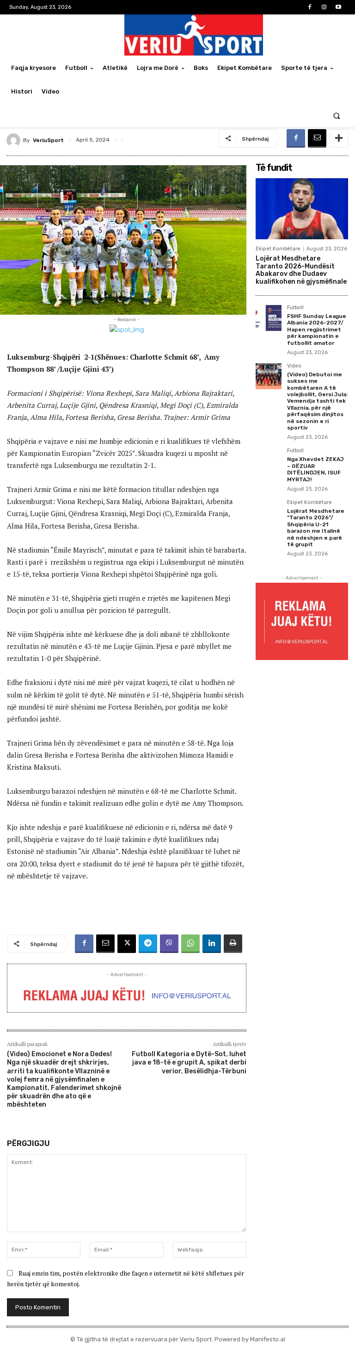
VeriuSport (48, 140)
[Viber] (169, 943)
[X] (126, 943)
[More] (339, 138)
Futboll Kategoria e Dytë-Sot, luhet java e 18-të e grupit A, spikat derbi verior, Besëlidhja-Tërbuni (189, 1062)
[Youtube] (338, 7)
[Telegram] (148, 943)
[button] (337, 115)
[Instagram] (324, 7)
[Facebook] (309, 7)
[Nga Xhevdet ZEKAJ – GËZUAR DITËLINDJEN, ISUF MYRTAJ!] (269, 461)
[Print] (233, 943)
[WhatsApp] (190, 943)
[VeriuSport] (14, 140)
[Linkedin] (211, 943)
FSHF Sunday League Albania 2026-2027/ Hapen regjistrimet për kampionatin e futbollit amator (316, 329)
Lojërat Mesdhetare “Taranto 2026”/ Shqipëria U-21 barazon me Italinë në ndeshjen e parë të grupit (315, 528)
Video (294, 366)
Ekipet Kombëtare (278, 248)
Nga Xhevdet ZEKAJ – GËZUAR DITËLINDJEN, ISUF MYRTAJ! (315, 469)
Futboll (295, 308)
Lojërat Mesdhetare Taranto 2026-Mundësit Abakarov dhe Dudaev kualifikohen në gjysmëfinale (301, 270)
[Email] (317, 138)
